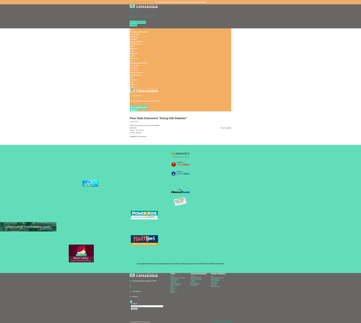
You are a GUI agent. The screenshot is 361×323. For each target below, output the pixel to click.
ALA (212, 276)
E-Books (193, 280)
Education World (215, 279)
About (131, 29)
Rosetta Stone (194, 285)
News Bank (194, 282)
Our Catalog (133, 37)
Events (132, 51)
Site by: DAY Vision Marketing (221, 322)
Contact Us (135, 296)
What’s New (133, 49)
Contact (132, 56)
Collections (133, 39)
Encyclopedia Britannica (217, 277)
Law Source (214, 283)
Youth (131, 46)
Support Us (133, 53)
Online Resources (135, 44)
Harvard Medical (215, 280)
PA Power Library (195, 283)
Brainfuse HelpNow (196, 277)
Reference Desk (215, 286)
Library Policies (135, 34)
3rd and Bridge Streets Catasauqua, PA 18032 (144, 281)
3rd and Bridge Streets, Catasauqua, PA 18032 (142, 16)
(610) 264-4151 (135, 10)
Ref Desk (213, 285)
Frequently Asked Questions (138, 32)
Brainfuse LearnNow (196, 279)
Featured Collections (136, 41)
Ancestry (193, 276)
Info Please (214, 282)
